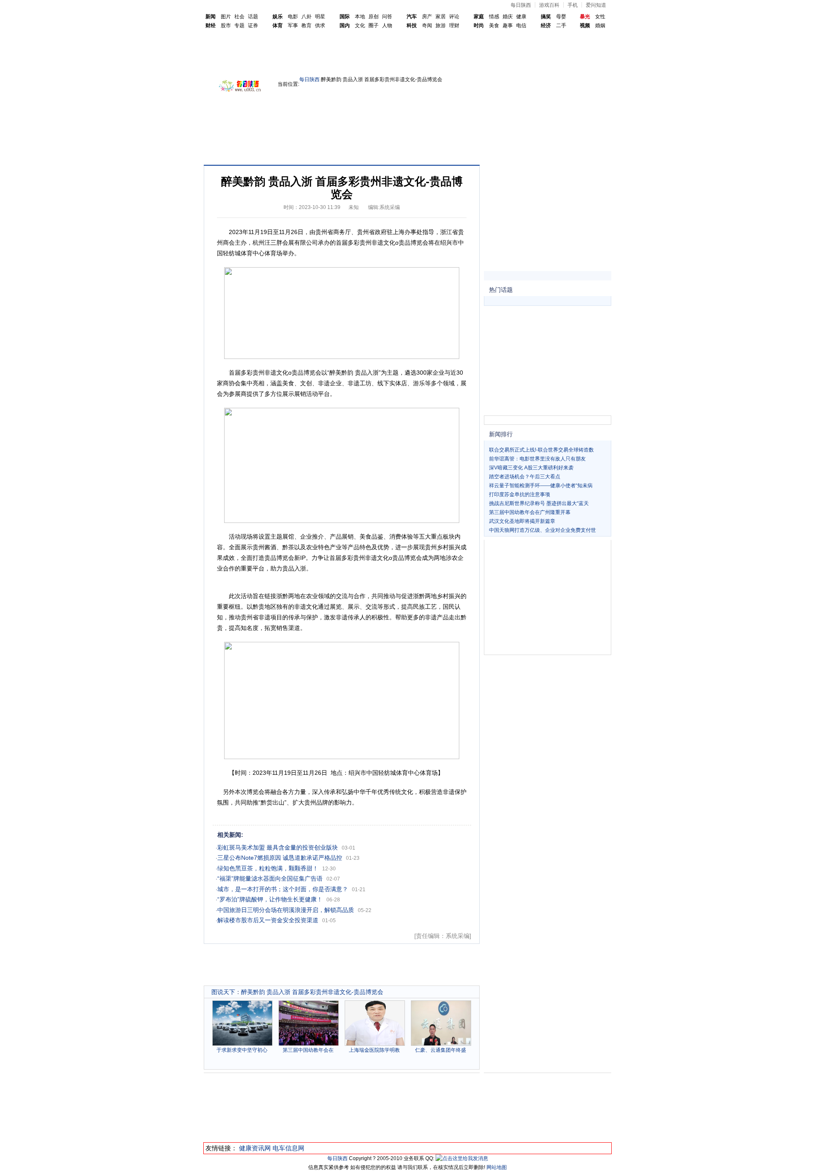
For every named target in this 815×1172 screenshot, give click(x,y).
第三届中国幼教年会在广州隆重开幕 (529, 512)
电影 (293, 17)
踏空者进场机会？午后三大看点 (524, 477)
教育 (306, 25)
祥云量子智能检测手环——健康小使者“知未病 (541, 486)
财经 (210, 25)
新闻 (210, 17)
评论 (454, 17)
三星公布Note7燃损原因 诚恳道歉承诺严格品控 (279, 857)
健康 (521, 17)
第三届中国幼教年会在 (308, 1050)
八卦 (306, 17)
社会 (239, 17)
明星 (320, 17)
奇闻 (427, 25)
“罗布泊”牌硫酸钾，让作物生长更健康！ (270, 899)
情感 (494, 17)
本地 (360, 17)
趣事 (508, 25)
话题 (253, 17)
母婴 (561, 17)
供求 (320, 25)
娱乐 (278, 17)
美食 (494, 25)
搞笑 (546, 17)
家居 (441, 17)
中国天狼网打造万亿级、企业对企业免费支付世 (542, 530)
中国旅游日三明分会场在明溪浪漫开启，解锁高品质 (285, 910)
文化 (360, 25)
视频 (585, 25)
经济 (546, 25)
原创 (373, 17)
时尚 (479, 25)
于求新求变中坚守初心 (241, 1050)
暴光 (585, 17)
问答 (387, 17)
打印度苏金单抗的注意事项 (519, 494)
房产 (427, 17)
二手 (561, 25)
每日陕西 (521, 5)
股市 (226, 25)
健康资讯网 (255, 1148)
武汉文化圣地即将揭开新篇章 (522, 521)
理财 (454, 25)
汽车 (412, 17)
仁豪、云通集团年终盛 (440, 1050)
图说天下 (223, 991)
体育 (278, 25)
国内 (345, 25)
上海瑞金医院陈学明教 (374, 1050)
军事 (293, 25)
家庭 (479, 17)
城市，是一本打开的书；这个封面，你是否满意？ (282, 889)
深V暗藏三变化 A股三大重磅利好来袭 (531, 468)
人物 (387, 25)
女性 (600, 17)
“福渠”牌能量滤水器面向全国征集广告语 (270, 878)
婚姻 (600, 25)
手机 (573, 5)
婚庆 (508, 17)
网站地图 (496, 1167)
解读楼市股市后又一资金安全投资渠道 (267, 920)
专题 (239, 25)
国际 (345, 17)
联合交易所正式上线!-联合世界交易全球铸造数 (541, 450)
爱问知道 (596, 5)
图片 (226, 17)
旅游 (441, 25)
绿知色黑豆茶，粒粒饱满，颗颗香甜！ (267, 868)
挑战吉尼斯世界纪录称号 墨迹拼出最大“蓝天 (539, 503)
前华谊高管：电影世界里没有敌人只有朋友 (537, 459)
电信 (521, 25)
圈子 (373, 25)
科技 (412, 25)
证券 (253, 25)
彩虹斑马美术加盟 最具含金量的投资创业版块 (277, 847)
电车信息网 (288, 1148)
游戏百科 (549, 5)
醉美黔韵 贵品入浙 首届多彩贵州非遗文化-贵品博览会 (312, 991)
